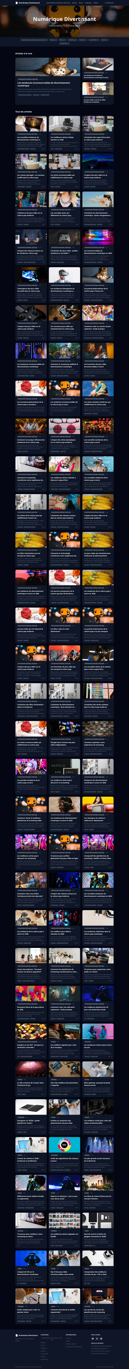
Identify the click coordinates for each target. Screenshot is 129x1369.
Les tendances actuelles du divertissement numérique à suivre (101, 1348)
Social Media (93, 40)
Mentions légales (71, 1344)
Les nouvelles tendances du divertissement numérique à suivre (101, 1353)
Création (95, 3)
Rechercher (110, 3)
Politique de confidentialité (74, 1346)
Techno (81, 3)
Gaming (74, 3)
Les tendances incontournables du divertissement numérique (101, 1346)
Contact (68, 1341)
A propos (68, 1338)
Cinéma (104, 40)
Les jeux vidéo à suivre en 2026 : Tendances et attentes (100, 1351)
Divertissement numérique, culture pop (58, 3)
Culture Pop (64, 43)
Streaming (88, 3)
